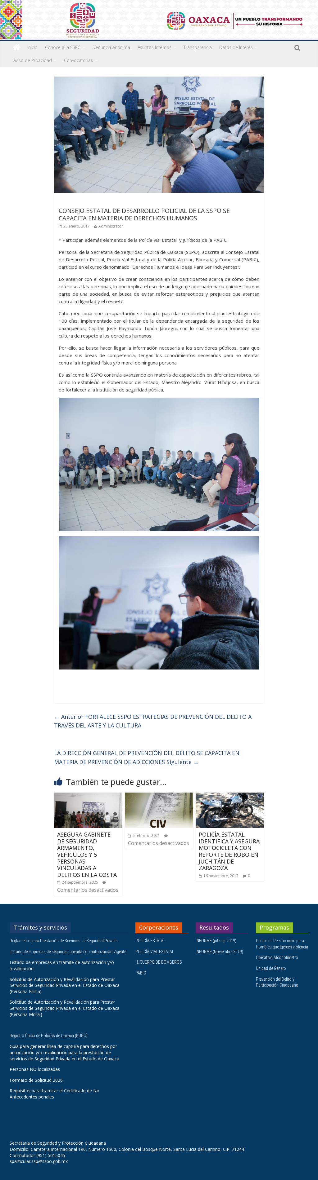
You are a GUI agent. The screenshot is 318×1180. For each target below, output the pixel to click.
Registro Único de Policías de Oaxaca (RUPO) (49, 1035)
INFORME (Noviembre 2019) (219, 951)
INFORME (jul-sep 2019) (216, 940)
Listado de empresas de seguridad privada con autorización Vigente (68, 951)
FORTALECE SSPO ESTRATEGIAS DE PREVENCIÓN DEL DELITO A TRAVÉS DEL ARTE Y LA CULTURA (153, 721)
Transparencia (198, 47)
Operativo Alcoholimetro (277, 957)
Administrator (110, 226)
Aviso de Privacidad (32, 60)
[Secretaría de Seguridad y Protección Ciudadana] (17, 47)
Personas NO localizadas (35, 1069)
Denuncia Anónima (111, 47)
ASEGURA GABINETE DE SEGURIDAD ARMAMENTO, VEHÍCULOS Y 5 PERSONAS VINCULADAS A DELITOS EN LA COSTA (87, 854)
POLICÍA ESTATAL (150, 940)
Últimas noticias (76, 201)
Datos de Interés (236, 47)
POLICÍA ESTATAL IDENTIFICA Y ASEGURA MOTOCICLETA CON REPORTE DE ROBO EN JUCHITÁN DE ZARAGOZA (229, 851)
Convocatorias (78, 60)
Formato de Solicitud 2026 (36, 1080)
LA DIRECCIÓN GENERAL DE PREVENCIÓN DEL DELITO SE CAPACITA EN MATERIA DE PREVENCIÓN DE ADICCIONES (146, 757)
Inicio (32, 47)
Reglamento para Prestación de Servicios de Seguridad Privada (64, 940)
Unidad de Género (271, 968)
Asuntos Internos (154, 47)
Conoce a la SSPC (62, 47)
